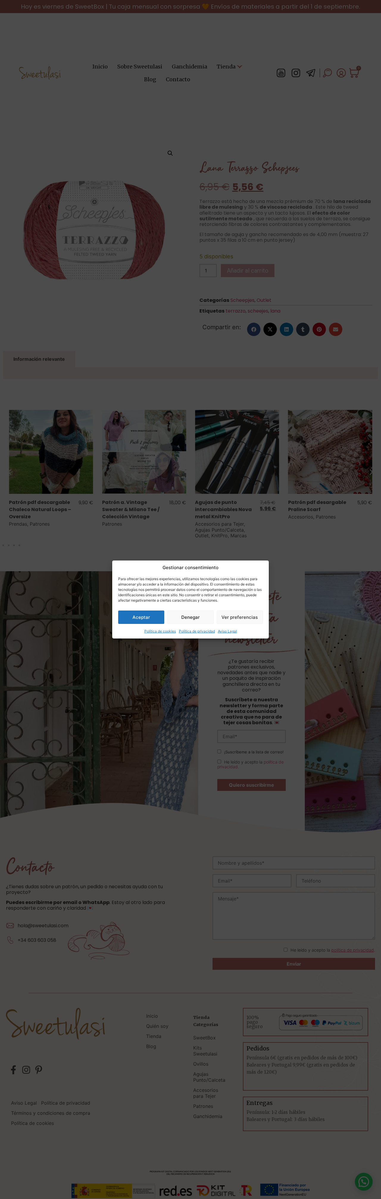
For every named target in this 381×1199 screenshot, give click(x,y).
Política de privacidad (197, 631)
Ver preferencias (239, 617)
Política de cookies (160, 631)
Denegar (190, 617)
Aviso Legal (227, 631)
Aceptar (141, 617)
